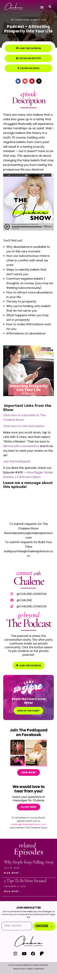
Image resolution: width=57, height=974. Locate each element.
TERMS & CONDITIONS (35, 969)
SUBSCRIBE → (44, 926)
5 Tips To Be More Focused (25, 880)
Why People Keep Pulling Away (29, 862)
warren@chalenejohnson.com (28, 824)
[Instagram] (15, 953)
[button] (42, 7)
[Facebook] (33, 953)
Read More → (13, 872)
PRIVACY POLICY (19, 969)
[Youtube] (24, 953)
